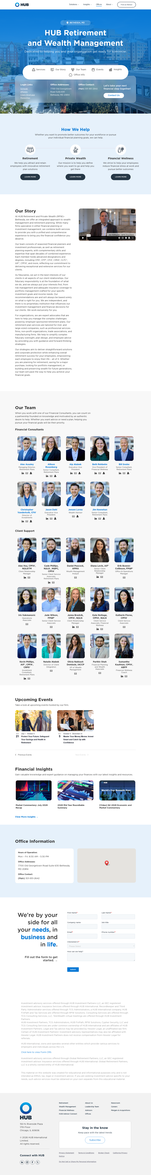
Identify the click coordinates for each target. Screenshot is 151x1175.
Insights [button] (86, 4)
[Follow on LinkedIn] (22, 1162)
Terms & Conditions (86, 1153)
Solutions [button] (73, 4)
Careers (114, 1107)
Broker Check (103, 1153)
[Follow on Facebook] (32, 1162)
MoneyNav (25, 98)
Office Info (79, 75)
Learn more (30, 177)
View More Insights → (26, 817)
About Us (89, 1103)
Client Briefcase (27, 95)
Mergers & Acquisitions (120, 1110)
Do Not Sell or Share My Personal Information (77, 1162)
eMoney (24, 92)
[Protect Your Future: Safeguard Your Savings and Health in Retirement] (33, 720)
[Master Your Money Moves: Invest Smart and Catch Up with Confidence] (75, 720)
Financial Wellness (66, 1110)
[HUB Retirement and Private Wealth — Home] (22, 5)
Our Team (80, 70)
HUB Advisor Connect (68, 1114)
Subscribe (95, 1140)
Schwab (24, 89)
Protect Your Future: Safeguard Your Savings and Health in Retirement (35, 739)
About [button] (108, 4)
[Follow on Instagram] (27, 1162)
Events (99, 70)
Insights (117, 70)
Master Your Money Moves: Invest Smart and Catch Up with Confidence (78, 739)
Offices (88, 1114)
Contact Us (114, 95)
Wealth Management (67, 1107)
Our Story (60, 70)
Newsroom (115, 1103)
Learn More (75, 177)
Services (40, 70)
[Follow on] (43, 1162)
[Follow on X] (38, 1162)
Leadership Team (92, 1107)
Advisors (88, 1110)
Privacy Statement (66, 1153)
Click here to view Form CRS (36, 1052)
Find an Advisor (126, 5)
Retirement (63, 1103)
